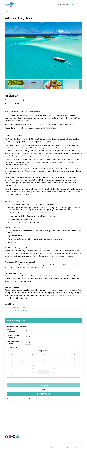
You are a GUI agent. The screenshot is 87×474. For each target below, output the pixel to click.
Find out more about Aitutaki (18, 310)
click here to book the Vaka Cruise (62, 295)
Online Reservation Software (59, 448)
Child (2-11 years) (13, 336)
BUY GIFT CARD (43, 394)
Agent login (79, 448)
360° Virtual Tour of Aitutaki (17, 307)
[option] (14, 84)
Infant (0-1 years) (13, 342)
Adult (11, 330)
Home (7, 12)
